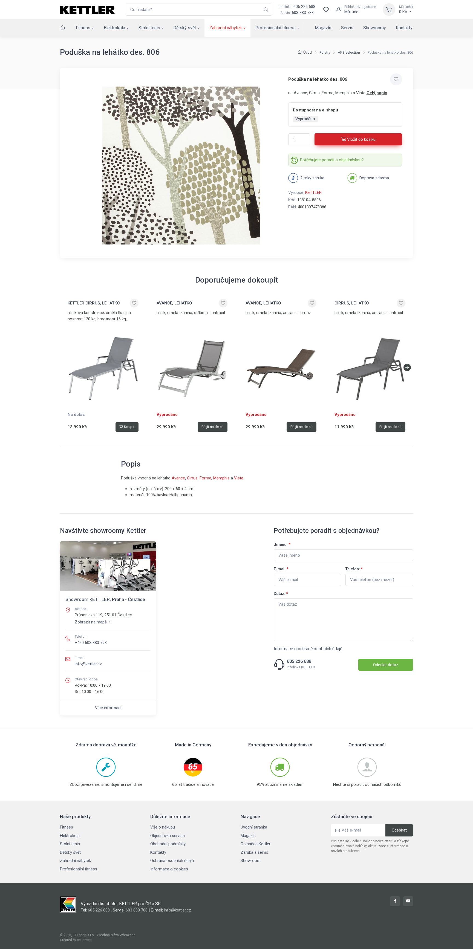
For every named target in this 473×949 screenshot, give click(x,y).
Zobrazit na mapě (91, 622)
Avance (178, 478)
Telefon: (354, 569)
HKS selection (349, 52)
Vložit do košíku (361, 139)
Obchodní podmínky (168, 843)
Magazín (323, 27)
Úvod (307, 52)
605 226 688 (297, 6)
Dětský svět (184, 27)
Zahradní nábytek (225, 27)
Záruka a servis (254, 852)
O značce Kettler (255, 843)
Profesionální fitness (275, 27)
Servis (347, 27)
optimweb (84, 940)
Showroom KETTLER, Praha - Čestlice (105, 599)
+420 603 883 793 (91, 642)
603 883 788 (303, 12)
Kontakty (404, 27)
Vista (238, 478)
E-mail (281, 569)
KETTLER (313, 192)
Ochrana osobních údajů (172, 860)
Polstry (324, 52)
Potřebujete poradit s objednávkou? (332, 159)
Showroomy (374, 27)
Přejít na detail (212, 427)
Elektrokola (114, 27)
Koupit (129, 427)
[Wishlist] (326, 9)
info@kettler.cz (88, 664)
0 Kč (406, 9)
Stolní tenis (149, 27)
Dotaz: (281, 593)
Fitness (83, 27)
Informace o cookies (169, 869)
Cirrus (192, 478)
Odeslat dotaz (385, 664)
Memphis (221, 478)
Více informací (108, 707)
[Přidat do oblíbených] (396, 79)
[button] (407, 367)
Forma (205, 478)
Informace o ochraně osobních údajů (308, 648)
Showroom (251, 860)
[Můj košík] (389, 9)
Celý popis (377, 92)
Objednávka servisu (167, 835)
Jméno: (282, 544)
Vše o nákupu (162, 827)
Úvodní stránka (254, 827)
